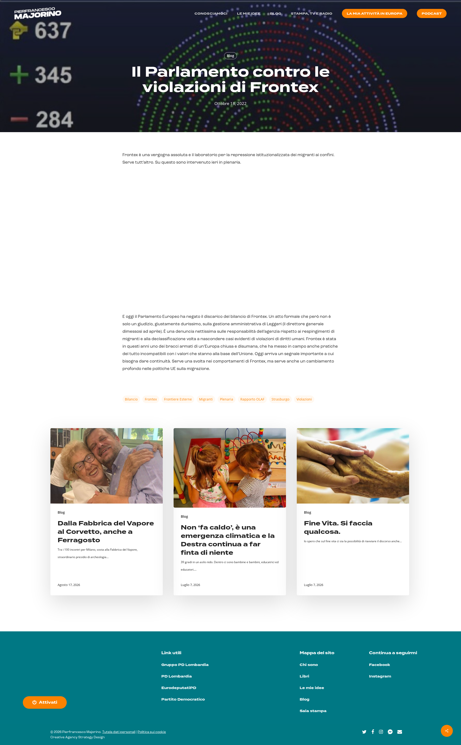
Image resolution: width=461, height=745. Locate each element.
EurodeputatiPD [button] (178, 687)
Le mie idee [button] (312, 687)
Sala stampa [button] (313, 711)
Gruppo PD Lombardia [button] (185, 664)
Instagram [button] (380, 676)
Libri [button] (304, 676)
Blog (230, 55)
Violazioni (304, 399)
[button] (48, 702)
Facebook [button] (379, 664)
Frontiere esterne (178, 399)
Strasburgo (280, 399)
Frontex (151, 399)
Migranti (206, 399)
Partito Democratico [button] (183, 699)
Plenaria (226, 399)
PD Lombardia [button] (176, 676)
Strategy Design (91, 737)
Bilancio (131, 399)
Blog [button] (304, 699)
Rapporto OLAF (252, 399)
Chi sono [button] (309, 664)
